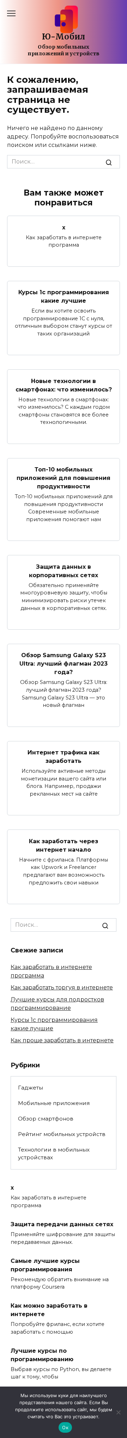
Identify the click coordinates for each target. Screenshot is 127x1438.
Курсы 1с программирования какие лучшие (63, 296)
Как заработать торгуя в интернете (62, 987)
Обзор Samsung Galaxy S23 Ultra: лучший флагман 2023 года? (63, 663)
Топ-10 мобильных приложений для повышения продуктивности (63, 478)
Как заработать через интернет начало (63, 845)
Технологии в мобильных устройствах (54, 1153)
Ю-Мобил (63, 37)
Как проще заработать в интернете (62, 1040)
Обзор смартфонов (45, 1118)
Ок (65, 1427)
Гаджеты (30, 1087)
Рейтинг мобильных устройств (61, 1134)
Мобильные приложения (54, 1103)
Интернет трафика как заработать (63, 756)
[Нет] (118, 1412)
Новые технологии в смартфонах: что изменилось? (64, 385)
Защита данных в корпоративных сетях (63, 570)
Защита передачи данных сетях (62, 1224)
